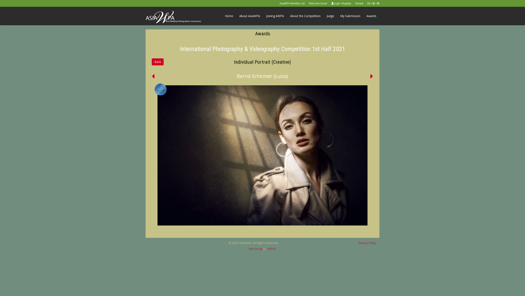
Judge (330, 16)
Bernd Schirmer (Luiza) (262, 76)
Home (229, 16)
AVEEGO (271, 249)
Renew (359, 3)
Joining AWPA (275, 16)
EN (368, 3)
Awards (371, 16)
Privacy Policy (367, 243)
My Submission (350, 16)
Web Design (256, 249)
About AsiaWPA (249, 16)
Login (337, 3)
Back (157, 62)
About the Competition (305, 16)
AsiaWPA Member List (292, 3)
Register (347, 3)
